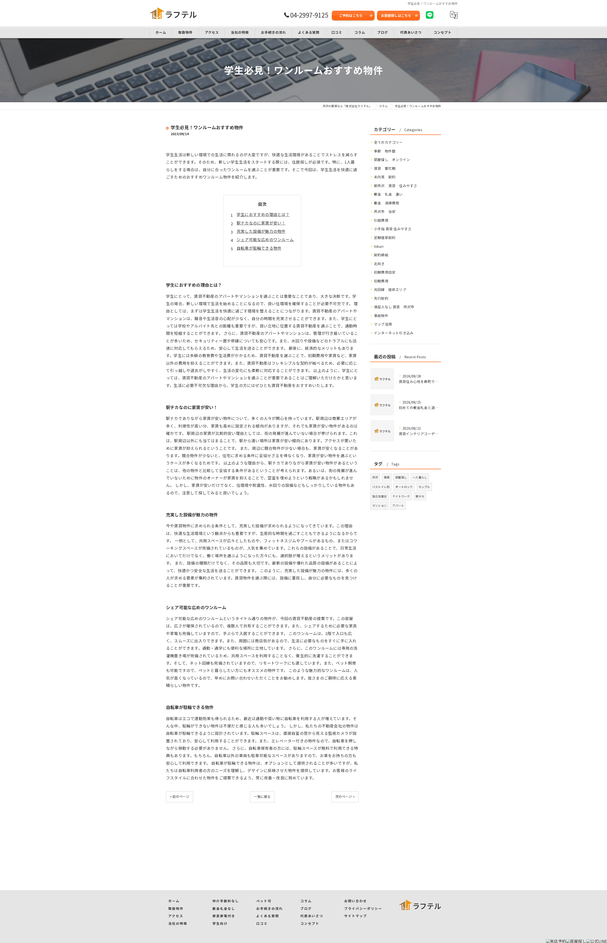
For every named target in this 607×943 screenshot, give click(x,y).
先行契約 (381, 298)
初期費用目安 (384, 272)
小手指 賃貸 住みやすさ (392, 228)
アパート (398, 505)
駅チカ (420, 496)
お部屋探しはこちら (396, 15)
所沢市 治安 (384, 211)
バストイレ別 (381, 487)
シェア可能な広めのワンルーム (265, 239)
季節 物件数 (384, 150)
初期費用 (381, 280)
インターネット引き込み (394, 332)
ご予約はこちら (351, 15)
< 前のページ (179, 796)
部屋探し (401, 477)
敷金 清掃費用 (386, 202)
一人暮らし (420, 477)
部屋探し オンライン (392, 159)
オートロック (404, 487)
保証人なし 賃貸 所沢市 (394, 306)
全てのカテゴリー (388, 142)
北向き (379, 263)
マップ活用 (383, 324)
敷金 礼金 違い (388, 194)
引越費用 (381, 220)
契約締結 (381, 254)
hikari (378, 246)
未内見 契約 (384, 176)
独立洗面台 (379, 496)
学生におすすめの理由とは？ (263, 214)
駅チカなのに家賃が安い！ (261, 223)
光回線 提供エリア (390, 289)
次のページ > (345, 796)
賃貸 (387, 477)
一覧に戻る (262, 796)
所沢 (375, 477)
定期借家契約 (384, 237)
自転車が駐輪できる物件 (259, 248)
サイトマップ (355, 915)
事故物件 (381, 315)
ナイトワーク (401, 496)
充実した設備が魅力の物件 (261, 231)
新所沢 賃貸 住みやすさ (395, 185)
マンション (379, 505)
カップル (424, 487)
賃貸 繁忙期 (384, 168)
